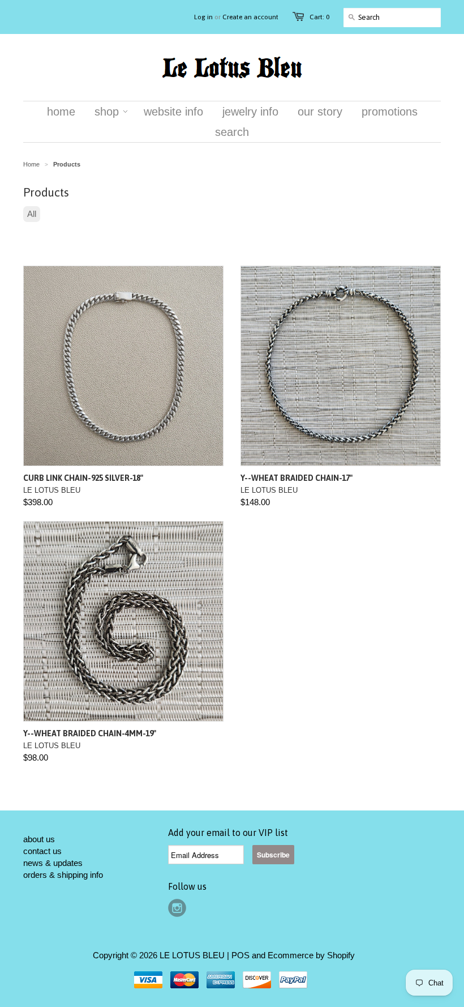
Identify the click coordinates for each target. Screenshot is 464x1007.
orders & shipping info (63, 875)
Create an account (250, 17)
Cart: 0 (319, 17)
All (31, 214)
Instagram (177, 908)
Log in (203, 17)
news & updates (53, 863)
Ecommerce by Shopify (311, 955)
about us (39, 839)
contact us (42, 851)
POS (240, 955)
